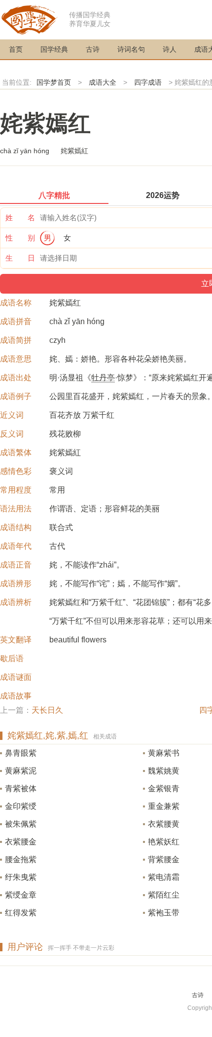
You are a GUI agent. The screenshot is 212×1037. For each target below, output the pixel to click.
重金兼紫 (163, 806)
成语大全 (102, 82)
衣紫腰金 (20, 841)
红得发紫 (20, 912)
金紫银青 (163, 788)
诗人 (170, 49)
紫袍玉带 (163, 912)
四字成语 (148, 82)
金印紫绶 (20, 806)
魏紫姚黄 (163, 771)
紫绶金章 (20, 895)
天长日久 (47, 710)
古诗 (93, 49)
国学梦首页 (53, 82)
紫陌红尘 (163, 895)
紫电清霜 (163, 877)
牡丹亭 (103, 377)
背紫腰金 (163, 859)
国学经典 (54, 49)
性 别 (20, 238)
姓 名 (20, 217)
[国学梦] (29, 19)
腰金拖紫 (20, 859)
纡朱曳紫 (20, 877)
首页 (16, 49)
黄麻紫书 (163, 753)
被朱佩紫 (20, 824)
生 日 (20, 258)
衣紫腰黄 (163, 824)
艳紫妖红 (163, 841)
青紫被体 (20, 788)
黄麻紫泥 (20, 771)
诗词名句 (131, 49)
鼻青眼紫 (20, 753)
